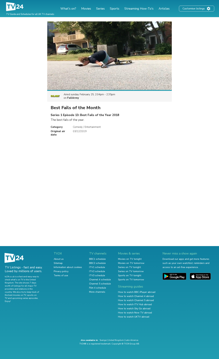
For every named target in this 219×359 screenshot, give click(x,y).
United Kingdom (116, 340)
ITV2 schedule (97, 271)
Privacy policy (61, 271)
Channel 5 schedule (100, 283)
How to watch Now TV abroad (135, 312)
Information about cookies (68, 267)
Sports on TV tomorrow (131, 279)
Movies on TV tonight (129, 259)
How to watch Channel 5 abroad (136, 300)
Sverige (103, 340)
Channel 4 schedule (100, 279)
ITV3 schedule (97, 275)
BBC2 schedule (97, 263)
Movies (86, 9)
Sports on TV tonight (129, 275)
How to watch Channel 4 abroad (136, 296)
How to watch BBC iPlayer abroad (136, 292)
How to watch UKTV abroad (133, 316)
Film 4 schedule (97, 287)
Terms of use (61, 275)
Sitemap (58, 263)
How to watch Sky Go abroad (134, 308)
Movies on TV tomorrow (131, 263)
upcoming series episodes (25, 298)
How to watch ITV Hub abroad (135, 304)
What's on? (68, 9)
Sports (114, 9)
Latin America (131, 340)
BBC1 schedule (97, 259)
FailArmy (73, 98)
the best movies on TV (15, 295)
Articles (164, 9)
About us (59, 259)
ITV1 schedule (97, 267)
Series (100, 9)
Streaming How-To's (138, 9)
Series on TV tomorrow (131, 271)
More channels (97, 292)
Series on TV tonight (129, 267)
